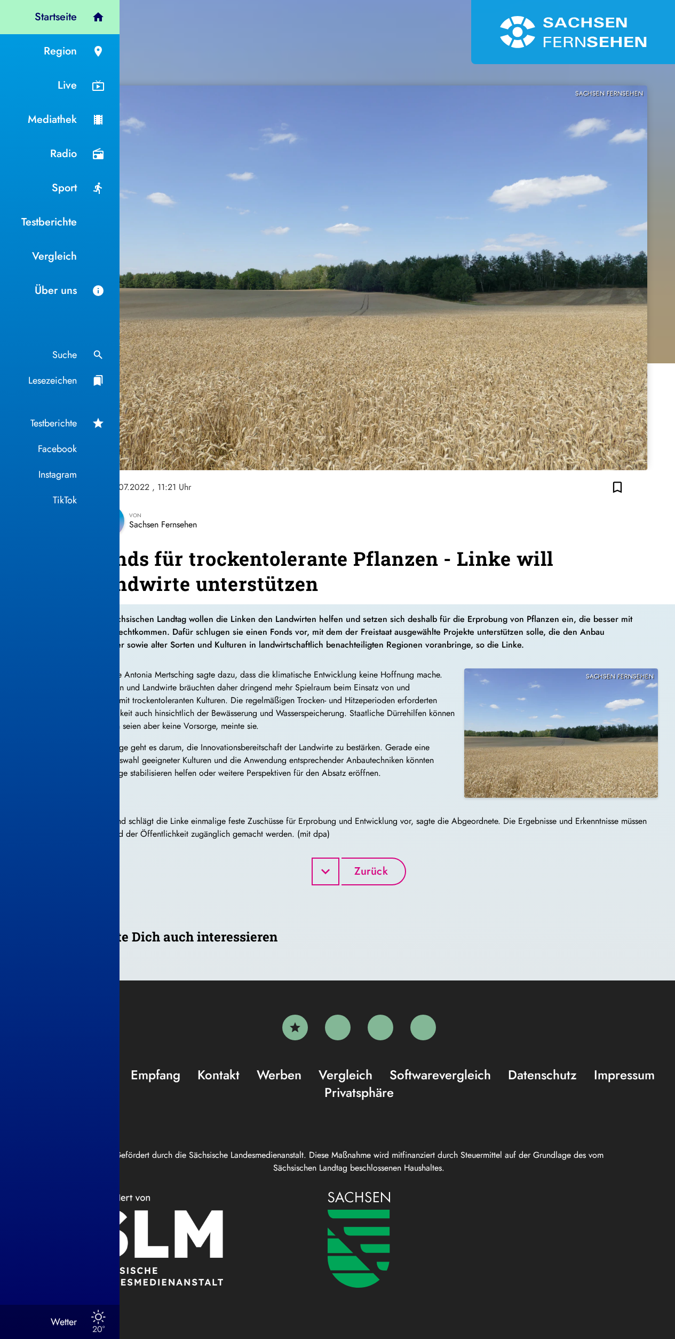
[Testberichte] (295, 1027)
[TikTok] (423, 1027)
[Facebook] (338, 1027)
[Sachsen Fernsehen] (573, 32)
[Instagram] (380, 1027)
